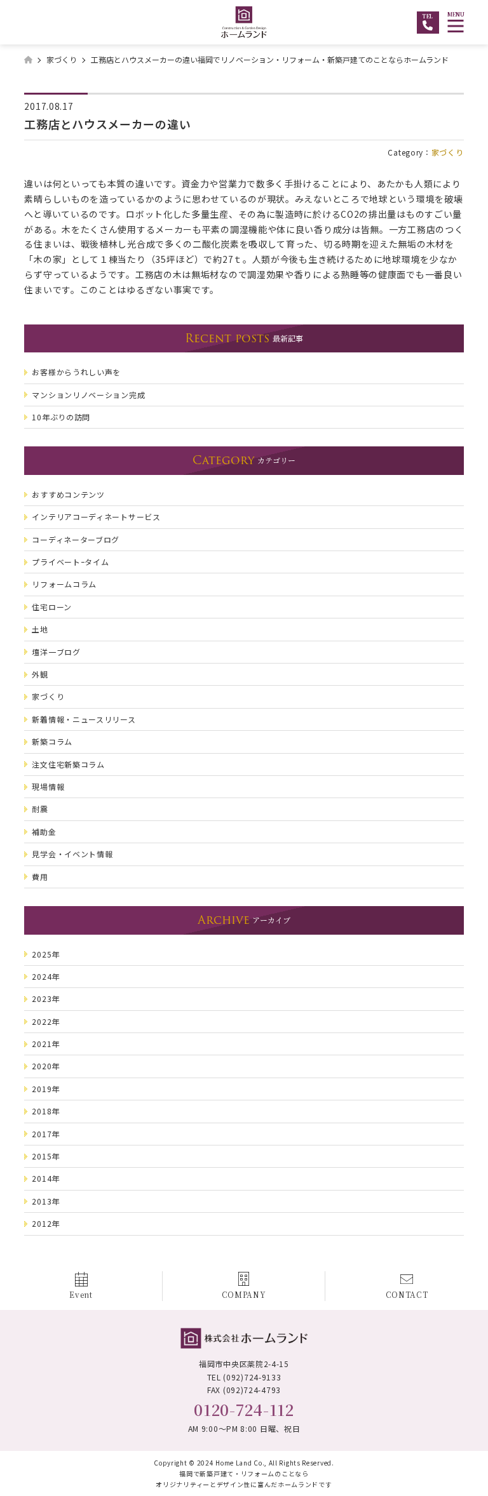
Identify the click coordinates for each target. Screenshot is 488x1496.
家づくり (447, 152)
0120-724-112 (244, 1409)
